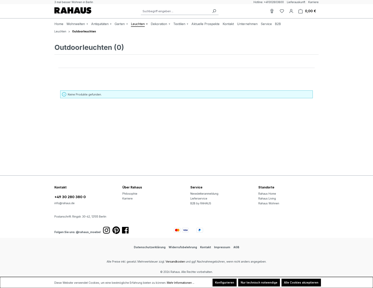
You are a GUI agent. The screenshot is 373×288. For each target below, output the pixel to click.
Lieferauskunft (296, 2)
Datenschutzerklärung (150, 247)
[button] (288, 183)
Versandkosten (175, 261)
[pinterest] (116, 230)
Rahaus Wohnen (268, 203)
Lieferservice (198, 198)
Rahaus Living (267, 198)
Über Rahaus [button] (132, 187)
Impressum (222, 247)
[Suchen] (214, 11)
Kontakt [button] (60, 187)
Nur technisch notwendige (259, 282)
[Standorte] (272, 11)
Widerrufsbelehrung (183, 247)
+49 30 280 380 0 (70, 197)
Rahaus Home (267, 193)
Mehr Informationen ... (180, 282)
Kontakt (205, 247)
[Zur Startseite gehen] (72, 10)
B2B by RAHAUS (200, 203)
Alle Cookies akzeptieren (301, 282)
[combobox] (175, 11)
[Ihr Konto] (291, 11)
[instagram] (106, 230)
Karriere (313, 2)
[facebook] (125, 230)
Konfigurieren (224, 282)
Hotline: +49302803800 (269, 2)
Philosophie (129, 193)
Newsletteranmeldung (204, 193)
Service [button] (196, 187)
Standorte (266, 187)
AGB (236, 247)
